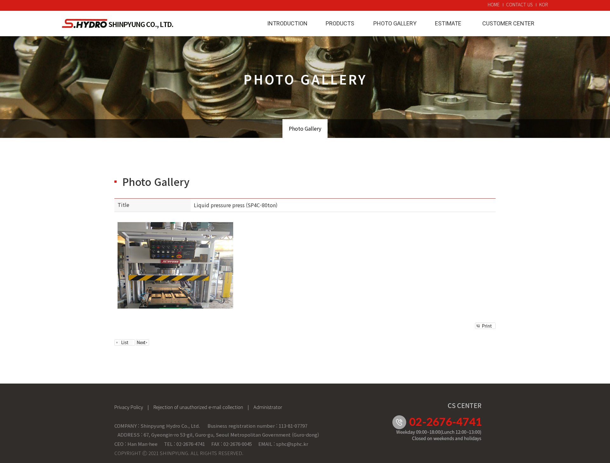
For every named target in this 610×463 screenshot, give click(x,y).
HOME (494, 4)
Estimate (448, 23)
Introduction (287, 23)
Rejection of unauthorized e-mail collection (198, 407)
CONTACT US (519, 4)
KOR (543, 4)
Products (340, 23)
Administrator (268, 407)
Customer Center (508, 23)
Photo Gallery (395, 23)
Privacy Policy (128, 407)
